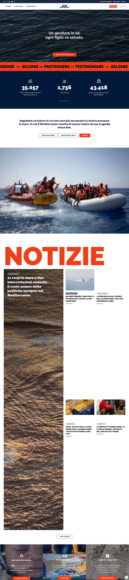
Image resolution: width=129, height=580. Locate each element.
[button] (124, 6)
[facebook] (6, 1)
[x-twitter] (4, 1)
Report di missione (102, 293)
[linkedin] (9, 1)
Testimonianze (70, 424)
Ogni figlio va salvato (64, 54)
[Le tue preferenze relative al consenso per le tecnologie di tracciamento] (126, 577)
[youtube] (12, 1)
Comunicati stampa (13, 273)
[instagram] (14, 1)
